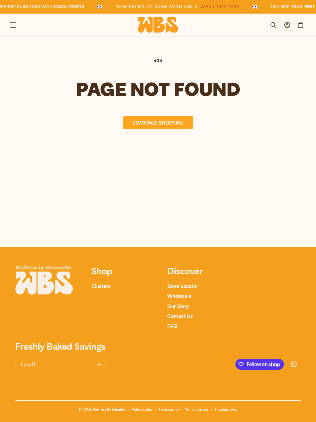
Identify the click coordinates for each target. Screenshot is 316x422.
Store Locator (182, 286)
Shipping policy (226, 409)
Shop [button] (101, 270)
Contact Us (180, 316)
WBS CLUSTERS (219, 6)
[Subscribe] (98, 364)
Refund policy (142, 409)
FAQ (172, 326)
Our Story (178, 306)
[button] (13, 25)
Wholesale (179, 296)
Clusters (100, 286)
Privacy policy (169, 409)
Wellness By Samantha (109, 409)
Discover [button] (184, 270)
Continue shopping (158, 122)
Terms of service (196, 409)
